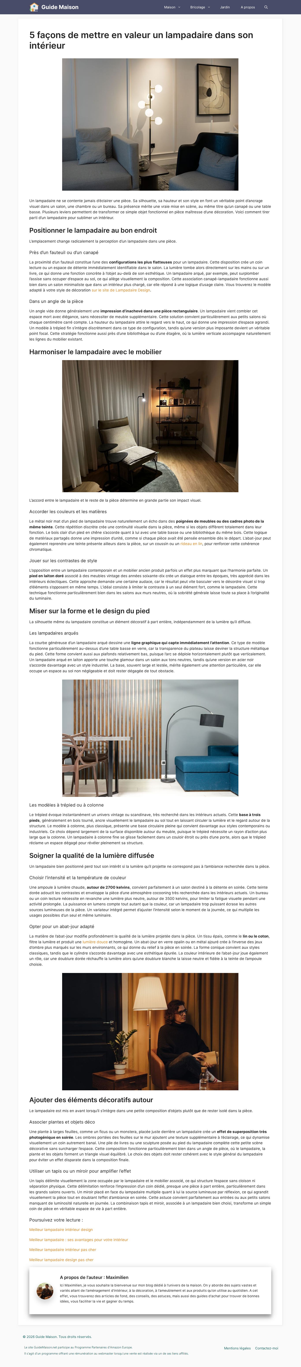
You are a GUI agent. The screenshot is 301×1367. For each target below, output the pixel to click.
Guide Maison (60, 7)
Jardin (225, 7)
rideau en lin (191, 544)
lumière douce (95, 942)
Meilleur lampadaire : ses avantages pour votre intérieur (78, 1240)
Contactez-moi (266, 1348)
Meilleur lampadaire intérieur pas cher (62, 1249)
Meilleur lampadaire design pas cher (61, 1260)
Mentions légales (237, 1348)
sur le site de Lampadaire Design (121, 290)
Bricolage (197, 7)
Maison (169, 7)
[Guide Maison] (34, 7)
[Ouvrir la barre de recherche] (266, 7)
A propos (248, 7)
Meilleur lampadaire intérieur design (61, 1229)
